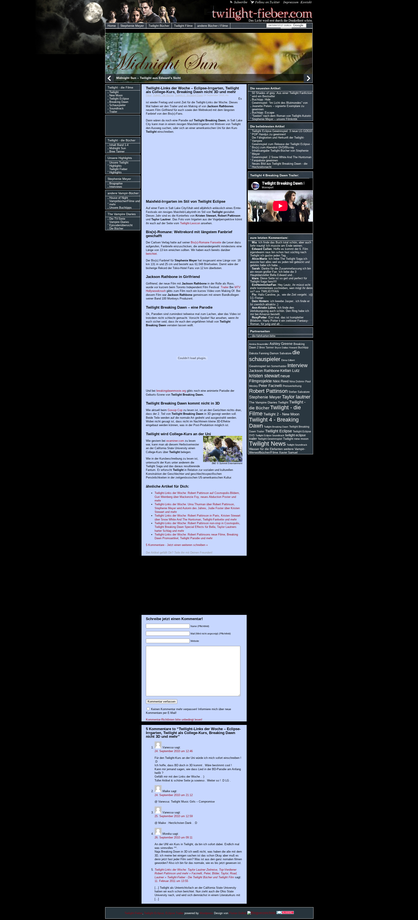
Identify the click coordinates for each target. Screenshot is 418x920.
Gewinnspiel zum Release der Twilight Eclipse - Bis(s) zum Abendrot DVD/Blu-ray (282, 145)
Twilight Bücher (158, 25)
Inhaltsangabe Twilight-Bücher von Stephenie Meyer (280, 152)
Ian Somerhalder (277, 366)
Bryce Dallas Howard (286, 347)
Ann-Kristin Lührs (264, 307)
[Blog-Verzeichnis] (285, 913)
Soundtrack (116, 108)
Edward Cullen (262, 249)
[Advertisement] (124, 125)
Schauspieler (117, 105)
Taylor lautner (296, 397)
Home (112, 25)
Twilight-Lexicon (190, 223)
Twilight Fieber (133, 913)
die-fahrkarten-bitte (263, 336)
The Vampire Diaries (263, 402)
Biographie (116, 183)
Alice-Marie (259, 258)
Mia (254, 242)
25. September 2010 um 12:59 (174, 816)
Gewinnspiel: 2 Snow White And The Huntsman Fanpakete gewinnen (281, 159)
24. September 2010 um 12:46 (174, 751)
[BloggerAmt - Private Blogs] (261, 913)
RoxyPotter (259, 317)
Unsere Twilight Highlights (118, 164)
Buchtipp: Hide (261, 99)
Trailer (113, 111)
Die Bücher (116, 228)
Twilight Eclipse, (154, 913)
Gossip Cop (175, 410)
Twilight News (267, 443)
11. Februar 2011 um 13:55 (171, 881)
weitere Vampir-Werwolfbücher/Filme (277, 450)
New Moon (116, 95)
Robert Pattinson (268, 391)
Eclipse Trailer (174, 913)
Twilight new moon (295, 438)
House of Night (118, 197)
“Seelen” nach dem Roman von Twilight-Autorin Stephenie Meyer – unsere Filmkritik (281, 117)
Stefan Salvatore (299, 391)
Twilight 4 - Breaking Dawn (189, 95)
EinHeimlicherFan (264, 284)
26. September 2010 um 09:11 (173, 837)
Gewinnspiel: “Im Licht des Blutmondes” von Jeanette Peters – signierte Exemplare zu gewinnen (280, 106)
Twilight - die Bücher (163, 95)
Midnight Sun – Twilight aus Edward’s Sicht (148, 78)
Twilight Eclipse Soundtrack (270, 435)
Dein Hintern (260, 301)
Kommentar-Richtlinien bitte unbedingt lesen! (174, 719)
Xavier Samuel (288, 452)
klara (255, 278)
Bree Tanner (117, 151)
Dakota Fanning (259, 353)
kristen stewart (264, 375)
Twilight (114, 92)
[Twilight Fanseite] (258, 21)
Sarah (256, 268)
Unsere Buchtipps (120, 207)
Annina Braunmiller (259, 344)
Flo (254, 294)
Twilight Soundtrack (297, 444)
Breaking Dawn (118, 102)
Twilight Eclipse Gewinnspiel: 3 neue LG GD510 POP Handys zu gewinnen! (282, 132)
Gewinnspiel (257, 366)
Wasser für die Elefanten (266, 449)
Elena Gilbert (288, 360)
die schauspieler (274, 355)
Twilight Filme (183, 25)
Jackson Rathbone (264, 370)
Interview (297, 365)
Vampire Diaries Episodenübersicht (121, 223)
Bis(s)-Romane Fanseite (206, 242)
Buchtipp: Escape (263, 112)
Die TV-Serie (117, 218)
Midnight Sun (117, 148)
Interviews (115, 186)
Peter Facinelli (270, 385)
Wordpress (206, 913)
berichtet (151, 253)
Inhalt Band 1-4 (118, 145)
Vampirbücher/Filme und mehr (124, 202)
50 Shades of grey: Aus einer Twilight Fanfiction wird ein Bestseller (282, 94)
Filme (149, 95)
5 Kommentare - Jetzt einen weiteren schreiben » (177, 545)
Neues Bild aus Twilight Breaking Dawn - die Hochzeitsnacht (279, 165)
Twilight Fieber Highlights (118, 170)
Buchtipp (303, 347)
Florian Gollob (237, 913)
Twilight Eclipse (119, 98)
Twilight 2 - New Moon (281, 414)
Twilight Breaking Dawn (276, 426)
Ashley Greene (281, 344)
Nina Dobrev (296, 381)
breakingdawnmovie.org (171, 390)
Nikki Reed (280, 381)
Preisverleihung (292, 386)
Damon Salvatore (281, 353)
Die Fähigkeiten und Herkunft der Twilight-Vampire (278, 139)
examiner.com (175, 440)
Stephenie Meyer (132, 25)
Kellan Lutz (290, 370)
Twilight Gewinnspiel (270, 438)
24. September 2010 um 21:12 (174, 795)
